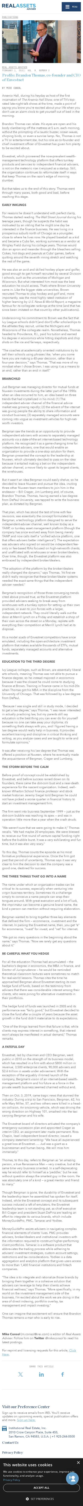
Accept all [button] (42, 1488)
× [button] (78, 1462)
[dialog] (41, 1482)
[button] (72, 1478)
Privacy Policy (12, 1452)
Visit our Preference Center (26, 1407)
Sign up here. (26, 1420)
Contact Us (10, 1442)
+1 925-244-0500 (63, 1437)
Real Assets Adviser (14, 67)
